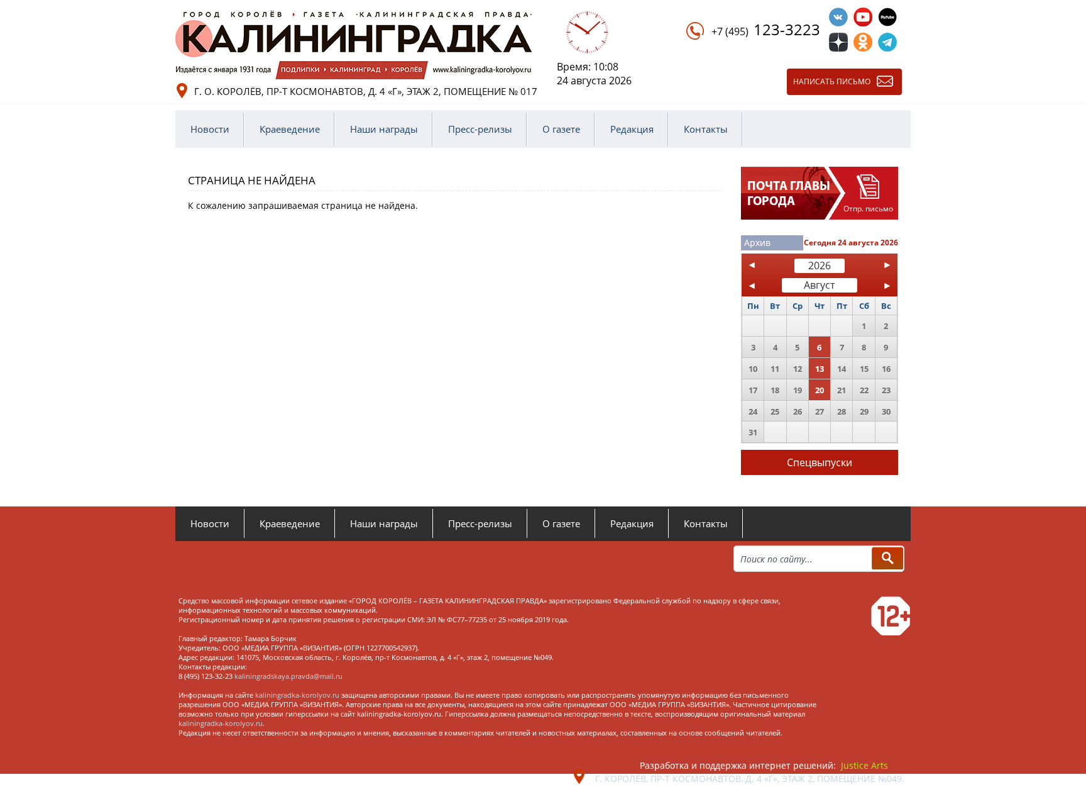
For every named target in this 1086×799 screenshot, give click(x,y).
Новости (209, 129)
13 (819, 368)
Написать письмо (831, 81)
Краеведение (290, 129)
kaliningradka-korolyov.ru (297, 695)
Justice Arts (864, 765)
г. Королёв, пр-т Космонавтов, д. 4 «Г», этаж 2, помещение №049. (749, 779)
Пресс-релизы (480, 129)
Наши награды (384, 129)
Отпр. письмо (868, 208)
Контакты (706, 129)
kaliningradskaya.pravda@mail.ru (288, 676)
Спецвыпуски (819, 462)
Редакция (632, 129)
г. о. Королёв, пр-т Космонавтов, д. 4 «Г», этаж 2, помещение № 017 (365, 91)
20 (819, 390)
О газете (561, 129)
